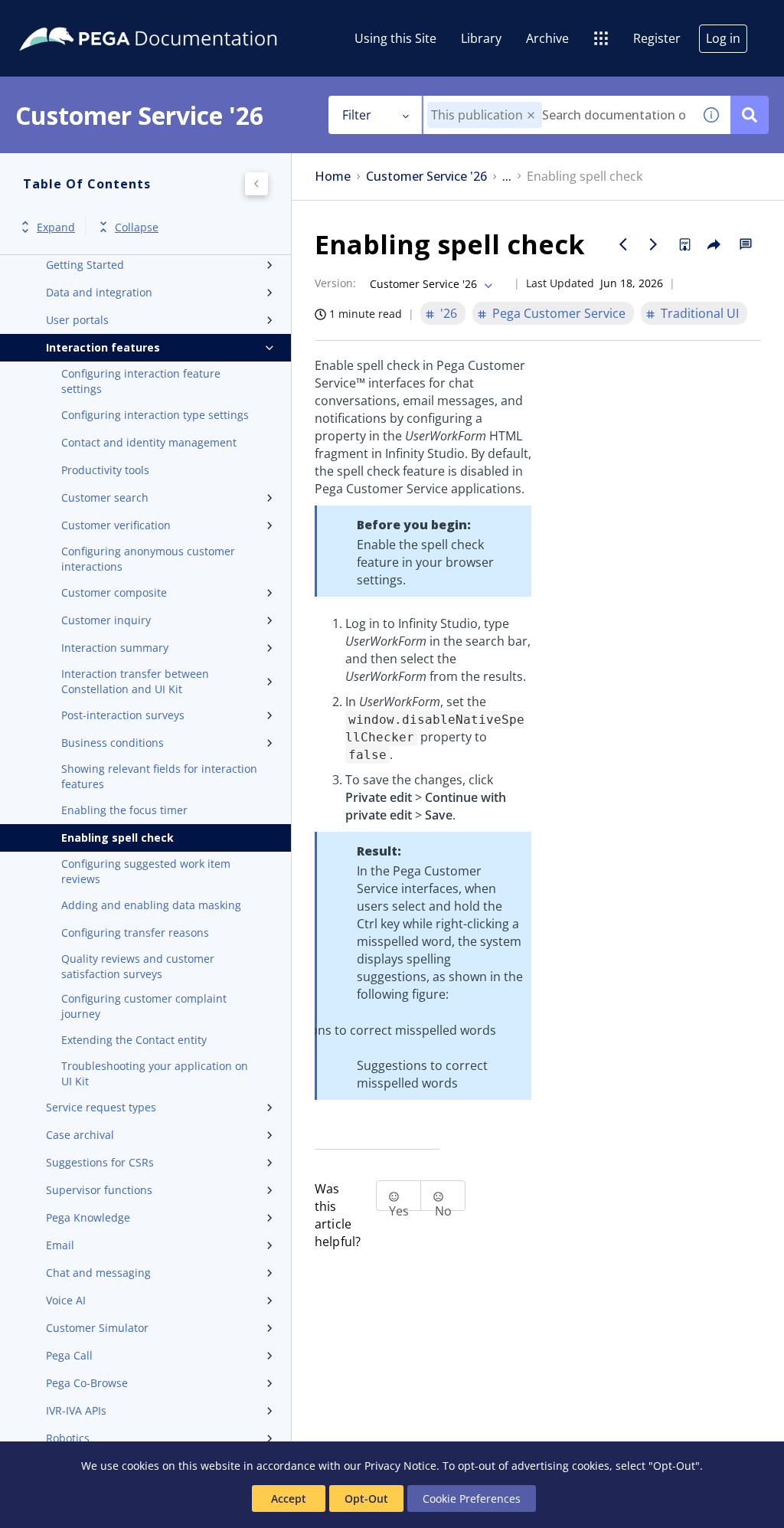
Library (481, 38)
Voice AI (66, 1300)
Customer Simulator (97, 1327)
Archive (547, 38)
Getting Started (85, 264)
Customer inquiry (106, 620)
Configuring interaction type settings (155, 414)
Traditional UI (700, 313)
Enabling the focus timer (124, 810)
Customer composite (114, 592)
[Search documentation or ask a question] (749, 115)
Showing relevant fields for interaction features (159, 776)
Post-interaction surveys (123, 715)
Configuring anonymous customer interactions (148, 559)
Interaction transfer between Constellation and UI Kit (135, 681)
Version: (335, 283)
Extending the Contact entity (134, 1039)
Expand (56, 227)
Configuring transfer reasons (135, 932)
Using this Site (395, 38)
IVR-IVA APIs (76, 1410)
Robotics (68, 1438)
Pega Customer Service (559, 313)
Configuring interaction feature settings (140, 381)
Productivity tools (105, 470)
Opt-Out (366, 1498)
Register (657, 38)
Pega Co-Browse (87, 1383)
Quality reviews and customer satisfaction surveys (137, 966)
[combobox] (557, 115)
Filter (356, 114)
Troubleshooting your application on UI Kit (154, 1073)
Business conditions (112, 742)
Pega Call (69, 1355)
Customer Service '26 (426, 176)
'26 (448, 313)
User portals (77, 319)
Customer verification (116, 525)
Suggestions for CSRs (100, 1162)
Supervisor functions (99, 1190)
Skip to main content (68, 17)
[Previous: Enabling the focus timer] (623, 244)
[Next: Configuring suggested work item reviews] (654, 244)
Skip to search (185, 17)
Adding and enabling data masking (151, 905)
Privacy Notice (400, 1465)
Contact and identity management (149, 442)
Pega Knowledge (88, 1217)
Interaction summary (114, 647)
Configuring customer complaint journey (144, 1006)
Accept (288, 1498)
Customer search (105, 497)
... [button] (506, 176)
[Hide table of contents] (256, 183)
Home (333, 176)
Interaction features (103, 347)
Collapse (136, 227)
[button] (531, 115)
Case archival (80, 1134)
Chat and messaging (98, 1272)
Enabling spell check (117, 837)
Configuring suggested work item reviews (145, 871)
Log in (723, 38)
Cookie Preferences (472, 1498)
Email (60, 1245)
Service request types (101, 1107)
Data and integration (99, 292)
